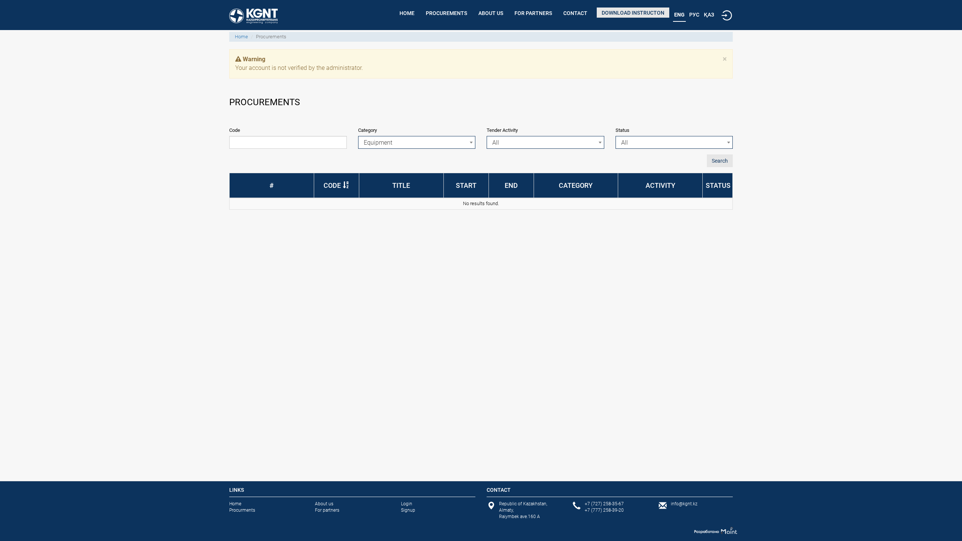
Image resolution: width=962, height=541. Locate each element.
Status (622, 130)
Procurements (446, 13)
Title (401, 185)
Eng (679, 15)
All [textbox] (495, 142)
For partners (327, 510)
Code (234, 130)
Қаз (709, 15)
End (511, 185)
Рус (694, 15)
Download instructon (633, 13)
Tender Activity (502, 130)
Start (466, 185)
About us (490, 13)
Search (720, 161)
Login (406, 503)
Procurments (242, 510)
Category (367, 130)
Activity (660, 185)
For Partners (533, 13)
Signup (408, 510)
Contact (575, 13)
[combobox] (417, 142)
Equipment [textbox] (378, 142)
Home (406, 13)
